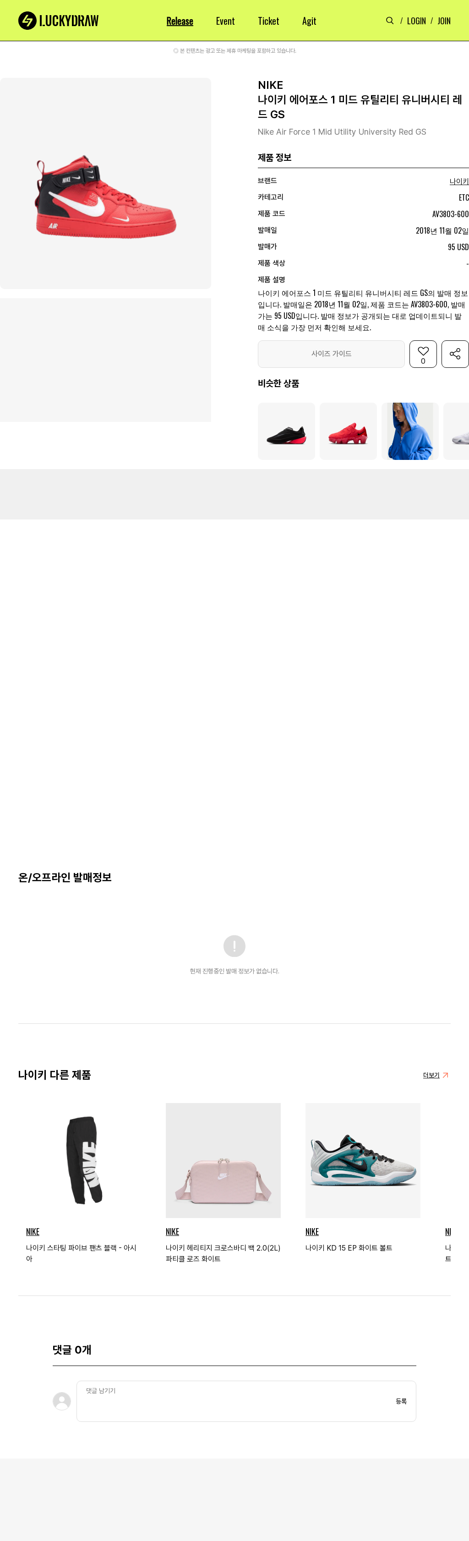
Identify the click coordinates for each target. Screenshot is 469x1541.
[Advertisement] (234, 494)
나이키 (459, 181)
